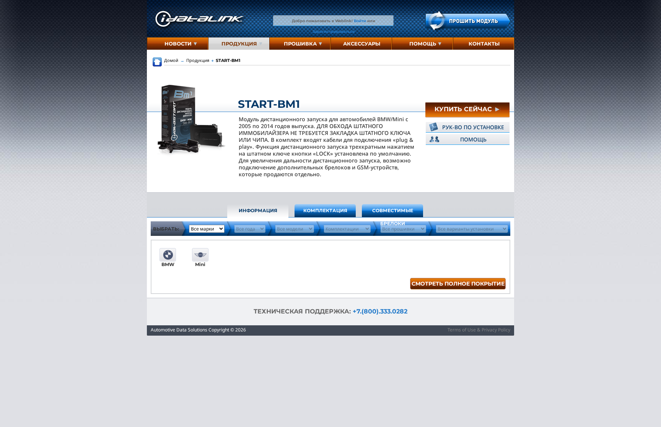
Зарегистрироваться (334, 31)
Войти (360, 20)
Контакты (484, 44)
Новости (178, 44)
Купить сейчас (464, 109)
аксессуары (361, 44)
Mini (200, 264)
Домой (171, 60)
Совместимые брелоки (392, 212)
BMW (167, 264)
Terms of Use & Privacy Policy (479, 329)
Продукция (239, 44)
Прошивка (300, 44)
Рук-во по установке (473, 127)
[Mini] (200, 254)
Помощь (422, 44)
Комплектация (325, 210)
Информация (258, 210)
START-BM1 (225, 60)
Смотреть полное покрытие (458, 283)
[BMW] (168, 254)
